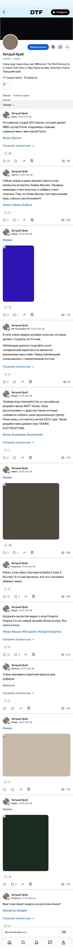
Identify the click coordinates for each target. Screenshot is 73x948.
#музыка (9, 685)
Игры (14, 116)
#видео (17, 631)
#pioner (17, 138)
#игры (7, 138)
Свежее (7, 104)
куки (24, 932)
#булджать (29, 631)
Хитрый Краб (20, 113)
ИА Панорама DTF (21, 329)
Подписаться (38, 47)
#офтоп (27, 204)
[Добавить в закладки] (15, 161)
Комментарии (21, 95)
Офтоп (15, 175)
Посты (7, 95)
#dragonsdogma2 (49, 631)
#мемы (7, 240)
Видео (15, 395)
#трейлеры (19, 434)
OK (64, 932)
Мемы (15, 234)
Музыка (16, 668)
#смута (7, 204)
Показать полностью (17, 145)
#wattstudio (35, 434)
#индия (22, 910)
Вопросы (16, 566)
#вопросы (9, 910)
